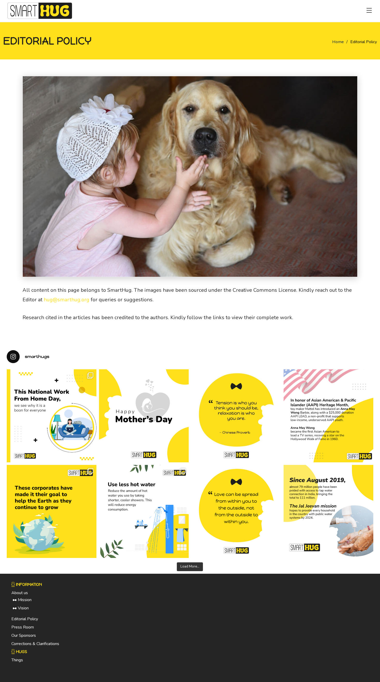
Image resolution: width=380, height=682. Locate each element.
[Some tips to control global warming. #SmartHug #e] (144, 511)
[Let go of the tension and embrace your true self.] (236, 415)
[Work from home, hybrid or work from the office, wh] (51, 415)
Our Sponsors (23, 635)
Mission (25, 600)
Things (17, 660)
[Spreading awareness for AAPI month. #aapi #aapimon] (328, 415)
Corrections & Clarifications (35, 644)
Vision (23, 608)
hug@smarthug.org (66, 299)
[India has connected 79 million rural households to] (328, 511)
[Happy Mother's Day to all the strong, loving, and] (144, 415)
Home (338, 42)
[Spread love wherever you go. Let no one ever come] (236, 511)
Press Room (22, 627)
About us (19, 593)
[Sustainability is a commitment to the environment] (51, 511)
